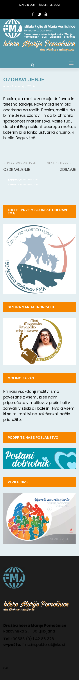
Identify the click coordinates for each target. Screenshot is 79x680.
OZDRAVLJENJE (16, 169)
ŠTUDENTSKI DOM (49, 5)
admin (7, 86)
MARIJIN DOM (27, 5)
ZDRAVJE (68, 169)
